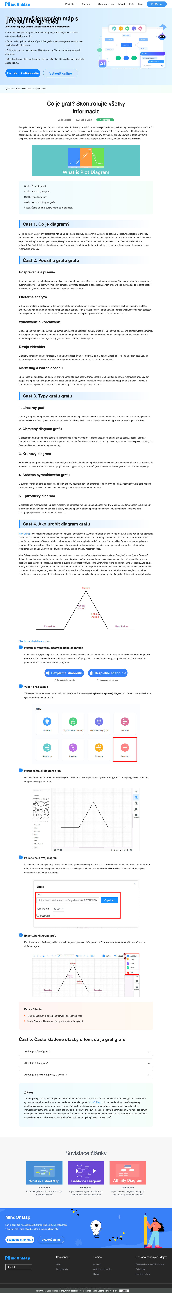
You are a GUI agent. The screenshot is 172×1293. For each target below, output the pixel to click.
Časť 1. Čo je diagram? (35, 186)
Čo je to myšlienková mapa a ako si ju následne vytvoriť (44, 1193)
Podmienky (140, 1269)
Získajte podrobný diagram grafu (34, 641)
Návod (121, 4)
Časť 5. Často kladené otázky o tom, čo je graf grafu (48, 207)
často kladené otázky (102, 1269)
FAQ (131, 4)
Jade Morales (64, 119)
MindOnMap (25, 533)
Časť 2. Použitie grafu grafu (37, 191)
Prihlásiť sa (156, 4)
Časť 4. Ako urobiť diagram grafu (39, 202)
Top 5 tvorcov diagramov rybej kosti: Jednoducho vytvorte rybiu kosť (86, 1193)
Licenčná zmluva (142, 1274)
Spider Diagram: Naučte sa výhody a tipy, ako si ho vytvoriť (55, 1021)
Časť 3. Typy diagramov (35, 196)
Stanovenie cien (106, 4)
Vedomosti (26, 88)
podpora (97, 1264)
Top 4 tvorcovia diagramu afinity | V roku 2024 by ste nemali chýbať (127, 1193)
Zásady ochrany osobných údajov (149, 1264)
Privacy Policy (111, 1290)
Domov (11, 88)
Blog (140, 4)
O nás (58, 1264)
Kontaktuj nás (62, 1269)
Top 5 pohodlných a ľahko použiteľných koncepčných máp (54, 1015)
